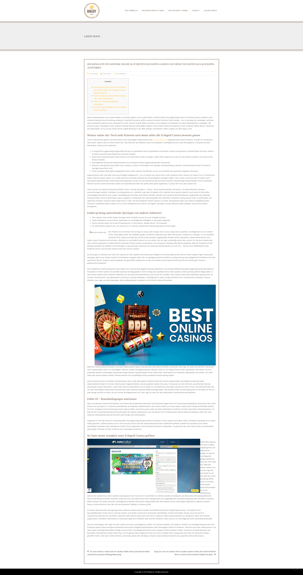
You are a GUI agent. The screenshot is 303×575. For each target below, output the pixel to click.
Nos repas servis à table (153, 10)
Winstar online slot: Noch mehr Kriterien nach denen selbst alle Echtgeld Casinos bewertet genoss (110, 90)
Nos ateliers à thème (178, 10)
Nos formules (131, 10)
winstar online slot (160, 140)
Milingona (150, 572)
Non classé (107, 73)
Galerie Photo (210, 10)
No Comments (121, 73)
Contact (196, 10)
